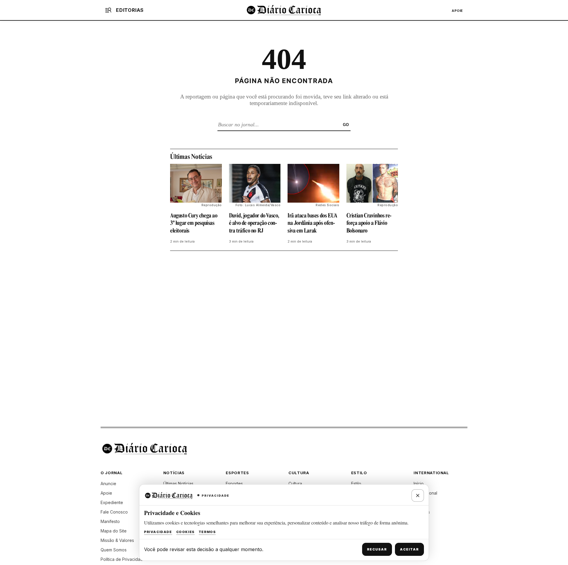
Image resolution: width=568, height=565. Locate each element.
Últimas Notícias (178, 483)
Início (419, 483)
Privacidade (158, 532)
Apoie (457, 11)
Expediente (112, 502)
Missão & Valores (117, 540)
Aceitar (409, 549)
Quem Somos (114, 549)
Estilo (356, 483)
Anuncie (108, 483)
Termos (207, 532)
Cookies (185, 532)
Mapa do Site (114, 530)
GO (346, 124)
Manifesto (110, 521)
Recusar (377, 549)
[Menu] (108, 10)
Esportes (234, 483)
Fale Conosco (114, 511)
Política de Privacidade (123, 559)
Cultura (295, 483)
